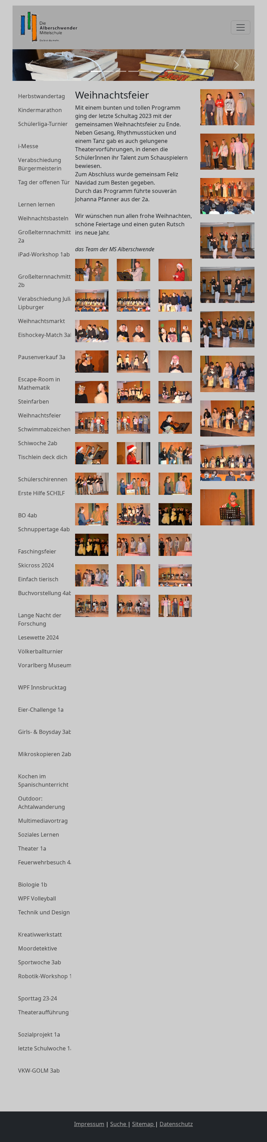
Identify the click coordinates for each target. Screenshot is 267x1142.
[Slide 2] (96, 71)
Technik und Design (44, 912)
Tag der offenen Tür (44, 182)
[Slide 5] (133, 71)
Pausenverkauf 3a (41, 357)
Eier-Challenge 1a (41, 709)
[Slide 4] (121, 71)
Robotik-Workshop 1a (46, 976)
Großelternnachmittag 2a (48, 236)
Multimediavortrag (43, 820)
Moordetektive (37, 948)
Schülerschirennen (42, 479)
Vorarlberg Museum (45, 665)
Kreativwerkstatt (40, 934)
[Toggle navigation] (240, 27)
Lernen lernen (36, 204)
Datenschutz (176, 1124)
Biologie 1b (32, 884)
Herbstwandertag (41, 96)
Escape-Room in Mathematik (39, 383)
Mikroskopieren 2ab (44, 754)
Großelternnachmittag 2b (48, 281)
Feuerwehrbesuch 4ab (47, 862)
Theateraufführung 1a (47, 1012)
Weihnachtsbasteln (43, 218)
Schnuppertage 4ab (44, 529)
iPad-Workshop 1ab (44, 254)
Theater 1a (32, 848)
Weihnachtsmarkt (41, 321)
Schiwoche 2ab (37, 443)
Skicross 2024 (36, 565)
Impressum (89, 1124)
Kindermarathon (40, 110)
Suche (119, 1124)
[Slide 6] (146, 71)
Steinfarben (33, 401)
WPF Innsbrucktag (42, 687)
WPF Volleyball (37, 898)
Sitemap (143, 1124)
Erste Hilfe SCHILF (41, 493)
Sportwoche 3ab (39, 962)
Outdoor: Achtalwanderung (41, 803)
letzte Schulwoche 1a (45, 1048)
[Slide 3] (108, 71)
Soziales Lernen (38, 834)
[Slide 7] (158, 71)
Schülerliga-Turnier (43, 124)
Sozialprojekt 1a (39, 1034)
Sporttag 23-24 (37, 998)
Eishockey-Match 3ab (46, 335)
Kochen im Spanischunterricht (43, 780)
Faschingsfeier (37, 551)
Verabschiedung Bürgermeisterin (40, 164)
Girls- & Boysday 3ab (45, 732)
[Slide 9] (183, 71)
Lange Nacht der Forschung (40, 619)
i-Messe (28, 146)
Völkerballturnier (40, 651)
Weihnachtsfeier (39, 415)
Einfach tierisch (38, 579)
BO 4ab (27, 515)
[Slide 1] (83, 71)
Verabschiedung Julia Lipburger (45, 303)
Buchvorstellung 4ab (45, 593)
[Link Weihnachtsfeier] (47, 27)
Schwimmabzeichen (44, 429)
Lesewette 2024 (38, 637)
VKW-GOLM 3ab (39, 1070)
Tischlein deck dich (42, 457)
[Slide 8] (171, 71)
